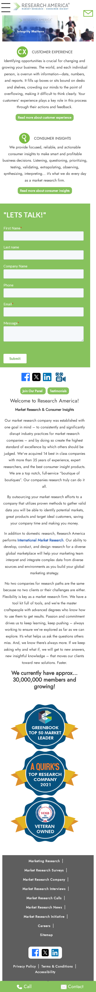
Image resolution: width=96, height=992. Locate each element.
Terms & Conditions (57, 966)
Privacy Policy (24, 966)
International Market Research (40, 540)
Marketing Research (44, 861)
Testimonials (58, 391)
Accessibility (45, 972)
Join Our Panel (33, 391)
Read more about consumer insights (45, 190)
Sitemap (46, 934)
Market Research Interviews (44, 888)
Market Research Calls (44, 898)
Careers (44, 925)
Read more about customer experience (44, 117)
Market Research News (44, 907)
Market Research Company (44, 879)
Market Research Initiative (44, 916)
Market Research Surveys (44, 870)
